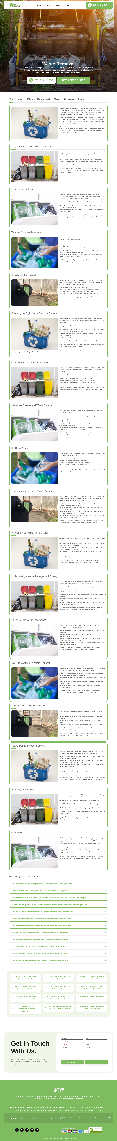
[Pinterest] (37, 1130)
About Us (56, 5)
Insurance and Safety (22, 1110)
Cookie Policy (70, 1107)
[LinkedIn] (32, 1130)
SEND (96, 1062)
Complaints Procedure (83, 1107)
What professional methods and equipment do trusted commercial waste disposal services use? (45, 884)
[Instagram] (27, 1130)
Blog (48, 5)
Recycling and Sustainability (86, 1110)
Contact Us (68, 5)
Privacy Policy (44, 1107)
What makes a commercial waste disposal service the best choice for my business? (40, 960)
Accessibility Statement (57, 1107)
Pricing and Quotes (69, 1110)
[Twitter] (22, 1130)
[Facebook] (17, 1130)
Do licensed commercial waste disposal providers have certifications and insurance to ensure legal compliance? (50, 898)
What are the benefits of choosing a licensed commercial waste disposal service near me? (43, 911)
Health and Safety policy (99, 1107)
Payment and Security (55, 1110)
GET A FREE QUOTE (73, 80)
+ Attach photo (72, 1062)
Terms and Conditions (32, 1107)
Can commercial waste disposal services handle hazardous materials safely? (38, 946)
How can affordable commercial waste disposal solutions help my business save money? (42, 918)
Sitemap (99, 1110)
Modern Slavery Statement (38, 1110)
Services (40, 5)
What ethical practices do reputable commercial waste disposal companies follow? (40, 939)
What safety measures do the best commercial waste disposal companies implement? (41, 925)
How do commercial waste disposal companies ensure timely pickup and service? (40, 953)
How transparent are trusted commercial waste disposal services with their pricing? (40, 932)
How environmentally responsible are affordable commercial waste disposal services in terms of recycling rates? (50, 905)
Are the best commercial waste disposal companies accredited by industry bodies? (40, 891)
